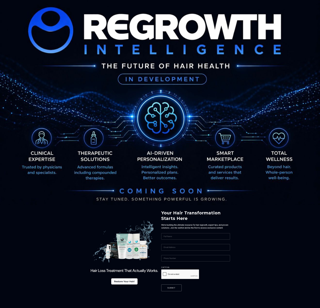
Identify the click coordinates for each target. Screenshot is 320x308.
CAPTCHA (165, 267)
